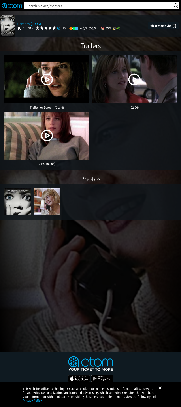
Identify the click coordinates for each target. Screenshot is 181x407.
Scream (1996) (29, 23)
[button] (47, 79)
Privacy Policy (33, 400)
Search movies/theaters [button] (44, 6)
